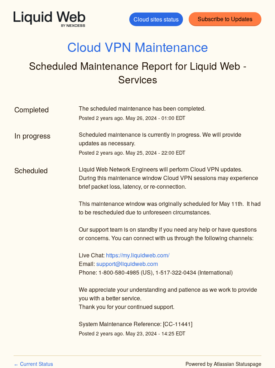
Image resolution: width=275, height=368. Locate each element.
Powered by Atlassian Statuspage (223, 363)
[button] (225, 19)
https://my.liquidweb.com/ (137, 255)
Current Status (33, 363)
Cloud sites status (156, 19)
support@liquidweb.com (127, 264)
